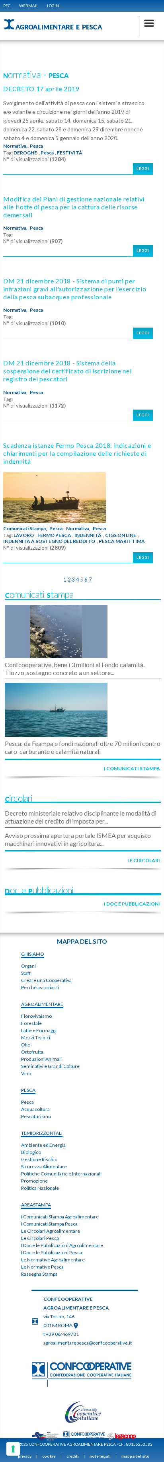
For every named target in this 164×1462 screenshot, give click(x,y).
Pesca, (56, 528)
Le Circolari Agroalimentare (50, 1231)
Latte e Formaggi (39, 1030)
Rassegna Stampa (39, 1274)
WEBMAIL (28, 5)
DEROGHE (25, 152)
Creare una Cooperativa (46, 980)
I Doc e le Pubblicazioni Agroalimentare (62, 1245)
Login (53, 5)
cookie (49, 1456)
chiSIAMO (32, 954)
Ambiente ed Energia (43, 1145)
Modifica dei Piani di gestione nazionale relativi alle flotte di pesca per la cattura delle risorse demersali (73, 207)
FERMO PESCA (54, 535)
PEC (6, 5)
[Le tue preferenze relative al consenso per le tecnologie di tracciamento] (13, 1449)
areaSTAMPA (36, 1205)
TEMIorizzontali (41, 1133)
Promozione (34, 1181)
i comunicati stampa (132, 768)
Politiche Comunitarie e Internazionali (61, 1174)
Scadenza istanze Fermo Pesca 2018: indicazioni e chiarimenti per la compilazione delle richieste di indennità (77, 453)
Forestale (31, 1023)
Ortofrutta (32, 1052)
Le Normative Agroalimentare (53, 1260)
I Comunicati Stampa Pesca (49, 1224)
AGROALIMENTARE (42, 1004)
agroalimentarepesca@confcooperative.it (87, 1343)
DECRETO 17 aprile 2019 (41, 88)
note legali (100, 1456)
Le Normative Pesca (42, 1267)
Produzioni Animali (41, 1059)
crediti (72, 1456)
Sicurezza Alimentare (44, 1166)
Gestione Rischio (39, 1159)
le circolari (143, 860)
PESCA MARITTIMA (122, 541)
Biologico (31, 1152)
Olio (25, 1045)
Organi (28, 966)
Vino (26, 1073)
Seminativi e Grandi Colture (50, 1066)
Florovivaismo (36, 1016)
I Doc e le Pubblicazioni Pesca (51, 1252)
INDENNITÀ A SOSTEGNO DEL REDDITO (49, 541)
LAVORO (24, 535)
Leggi (143, 168)
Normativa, (15, 146)
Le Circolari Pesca (40, 1238)
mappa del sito (135, 1456)
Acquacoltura (35, 1109)
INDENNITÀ (88, 535)
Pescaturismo (36, 1116)
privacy (24, 1456)
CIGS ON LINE (120, 535)
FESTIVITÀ (69, 152)
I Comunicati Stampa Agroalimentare (60, 1217)
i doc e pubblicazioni (132, 904)
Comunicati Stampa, (25, 528)
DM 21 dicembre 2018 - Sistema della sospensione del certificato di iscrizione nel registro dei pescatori (67, 371)
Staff (26, 973)
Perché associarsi (40, 987)
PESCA (28, 1090)
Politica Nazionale (40, 1188)
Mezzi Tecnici (35, 1037)
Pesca (36, 146)
